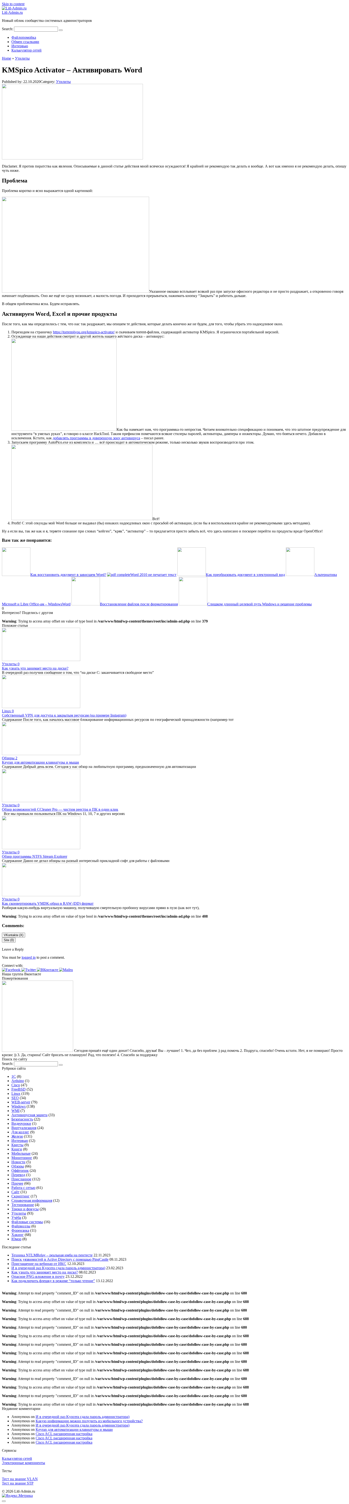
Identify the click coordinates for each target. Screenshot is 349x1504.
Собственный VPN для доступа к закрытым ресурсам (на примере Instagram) (64, 715)
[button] (11, 970)
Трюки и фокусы (25, 1209)
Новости (18, 1162)
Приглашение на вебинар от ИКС (38, 1264)
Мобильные (21, 1153)
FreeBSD (18, 1089)
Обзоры (17, 1166)
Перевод (18, 1175)
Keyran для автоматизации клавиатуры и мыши (40, 762)
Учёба (16, 1218)
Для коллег (20, 1132)
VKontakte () (13, 935)
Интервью (19, 46)
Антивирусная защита (29, 1115)
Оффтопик (20, 1171)
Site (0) (9, 940)
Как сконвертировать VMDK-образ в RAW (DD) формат (48, 903)
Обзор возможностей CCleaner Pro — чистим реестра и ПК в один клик (60, 809)
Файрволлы (20, 1226)
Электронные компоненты (23, 1463)
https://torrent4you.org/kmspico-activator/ (84, 332)
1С (13, 1076)
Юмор (16, 1239)
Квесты (17, 1145)
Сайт (15, 1192)
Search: (8, 29)
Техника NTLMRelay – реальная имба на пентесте (52, 1255)
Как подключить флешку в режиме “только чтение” (53, 1281)
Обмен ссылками (25, 42)
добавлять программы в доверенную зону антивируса (96, 438)
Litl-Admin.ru (12, 12)
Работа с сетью (23, 1188)
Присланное (21, 1179)
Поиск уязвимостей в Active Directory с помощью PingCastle (59, 1259)
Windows (18, 1106)
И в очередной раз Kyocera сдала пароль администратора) (58, 1268)
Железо (17, 1136)
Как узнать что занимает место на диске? (35, 668)
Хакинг (17, 1235)
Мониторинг (21, 1158)
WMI (15, 1111)
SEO (15, 1098)
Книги (16, 1149)
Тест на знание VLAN (20, 1479)
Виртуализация (23, 1128)
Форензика (20, 1230)
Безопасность (22, 1119)
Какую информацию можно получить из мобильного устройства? (89, 1421)
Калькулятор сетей (26, 50)
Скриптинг (20, 1196)
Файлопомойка (23, 37)
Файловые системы (27, 1222)
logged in (29, 957)
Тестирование (22, 1205)
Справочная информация (31, 1200)
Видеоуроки (21, 1123)
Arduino (17, 1081)
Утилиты (63, 82)
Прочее (17, 1183)
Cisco (15, 1085)
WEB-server (20, 1102)
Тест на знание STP (17, 1483)
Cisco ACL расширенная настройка (64, 1434)
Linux (15, 1094)
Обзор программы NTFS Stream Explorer (34, 856)
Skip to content (13, 4)
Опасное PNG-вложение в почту (38, 1276)
